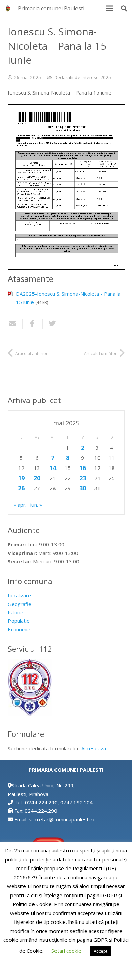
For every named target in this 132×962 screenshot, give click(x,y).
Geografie (19, 603)
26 (21, 488)
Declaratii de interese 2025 (82, 77)
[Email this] (15, 324)
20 (37, 478)
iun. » (36, 504)
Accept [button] (100, 951)
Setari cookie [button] (66, 950)
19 (21, 478)
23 (82, 478)
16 (82, 468)
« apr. (20, 504)
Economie (19, 629)
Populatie (19, 620)
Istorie (15, 612)
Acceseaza (93, 748)
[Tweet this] (50, 324)
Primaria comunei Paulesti (51, 8)
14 (52, 468)
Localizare (19, 595)
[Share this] (33, 324)
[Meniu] (109, 8)
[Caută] (124, 8)
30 (82, 488)
